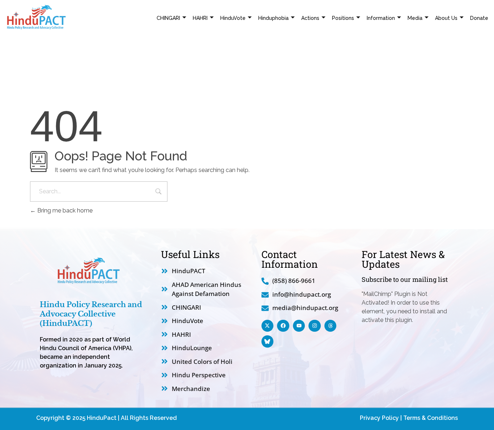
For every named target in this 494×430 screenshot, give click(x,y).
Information (381, 18)
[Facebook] (283, 326)
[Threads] (330, 326)
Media (415, 18)
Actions (310, 18)
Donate (479, 18)
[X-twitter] (267, 326)
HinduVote (233, 18)
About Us (446, 18)
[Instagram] (314, 326)
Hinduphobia (273, 18)
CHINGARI (168, 18)
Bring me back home (64, 210)
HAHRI (200, 18)
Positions (343, 18)
